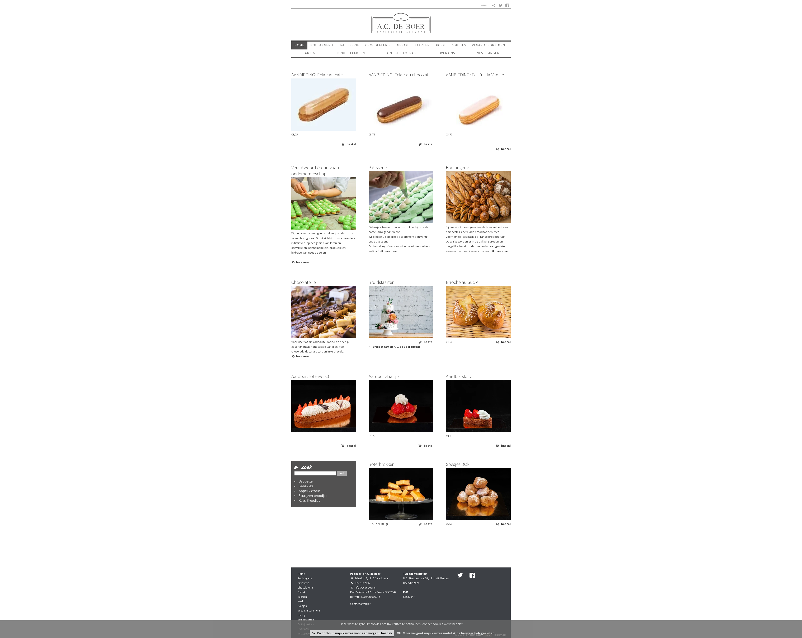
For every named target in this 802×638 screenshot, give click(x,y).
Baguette (306, 481)
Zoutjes (302, 606)
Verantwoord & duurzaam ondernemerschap (315, 170)
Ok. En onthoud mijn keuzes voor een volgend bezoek (351, 633)
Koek (300, 601)
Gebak (301, 592)
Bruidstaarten (382, 282)
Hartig (301, 615)
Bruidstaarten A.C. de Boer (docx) (396, 347)
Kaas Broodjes (309, 500)
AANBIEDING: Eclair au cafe (317, 75)
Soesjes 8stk (457, 464)
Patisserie (378, 167)
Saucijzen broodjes (313, 495)
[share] (494, 5)
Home (301, 574)
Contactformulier (360, 604)
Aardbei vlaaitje (384, 376)
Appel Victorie (309, 491)
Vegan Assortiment (309, 610)
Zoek (306, 467)
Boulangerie (457, 167)
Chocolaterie (303, 282)
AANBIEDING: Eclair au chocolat (399, 75)
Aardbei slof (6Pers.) (310, 376)
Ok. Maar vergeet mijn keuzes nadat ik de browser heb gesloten (445, 633)
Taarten (302, 597)
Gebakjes (306, 486)
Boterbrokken (382, 464)
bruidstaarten (306, 620)
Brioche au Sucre (462, 282)
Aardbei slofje (459, 376)
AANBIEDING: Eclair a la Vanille (475, 75)
